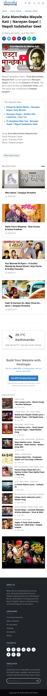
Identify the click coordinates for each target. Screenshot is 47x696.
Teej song (43, 467)
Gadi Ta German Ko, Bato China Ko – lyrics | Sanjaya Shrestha (23, 304)
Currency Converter (15, 617)
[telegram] (24, 650)
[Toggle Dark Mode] (34, 3)
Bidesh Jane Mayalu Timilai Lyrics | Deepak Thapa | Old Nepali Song (30, 415)
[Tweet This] (9, 39)
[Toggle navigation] (43, 3)
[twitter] (9, 655)
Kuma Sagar (19, 424)
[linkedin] (34, 650)
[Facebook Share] (4, 39)
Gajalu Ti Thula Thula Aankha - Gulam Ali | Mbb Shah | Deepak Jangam (28, 524)
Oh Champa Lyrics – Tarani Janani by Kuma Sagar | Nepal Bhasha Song (29, 429)
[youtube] (19, 650)
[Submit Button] (37, 680)
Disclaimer (11, 632)
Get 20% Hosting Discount (23, 378)
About (9, 635)
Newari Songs (19, 399)
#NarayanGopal (11, 155)
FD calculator (12, 624)
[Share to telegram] (34, 39)
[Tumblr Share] (24, 39)
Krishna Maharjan (21, 507)
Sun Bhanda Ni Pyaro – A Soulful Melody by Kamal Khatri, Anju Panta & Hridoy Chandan (23, 266)
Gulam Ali (18, 519)
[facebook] (25, 3)
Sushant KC (34, 482)
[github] (19, 655)
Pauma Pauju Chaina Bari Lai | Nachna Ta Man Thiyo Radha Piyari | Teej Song (29, 472)
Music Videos (35, 412)
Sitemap (10, 628)
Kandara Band (26, 454)
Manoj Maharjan (21, 494)
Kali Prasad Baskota (22, 467)
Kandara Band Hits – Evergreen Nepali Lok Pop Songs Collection (29, 458)
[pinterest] (14, 655)
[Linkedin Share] (19, 39)
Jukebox (17, 454)
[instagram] (29, 3)
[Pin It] (14, 39)
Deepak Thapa (20, 412)
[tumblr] (29, 650)
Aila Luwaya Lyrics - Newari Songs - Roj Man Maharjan (29, 403)
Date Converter (13, 621)
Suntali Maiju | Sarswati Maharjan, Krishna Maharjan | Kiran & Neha (29, 511)
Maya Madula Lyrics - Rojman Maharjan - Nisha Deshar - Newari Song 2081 (29, 444)
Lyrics (28, 412)
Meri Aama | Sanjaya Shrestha (20, 192)
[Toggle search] (39, 3)
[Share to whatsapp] (29, 39)
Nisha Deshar (30, 439)
